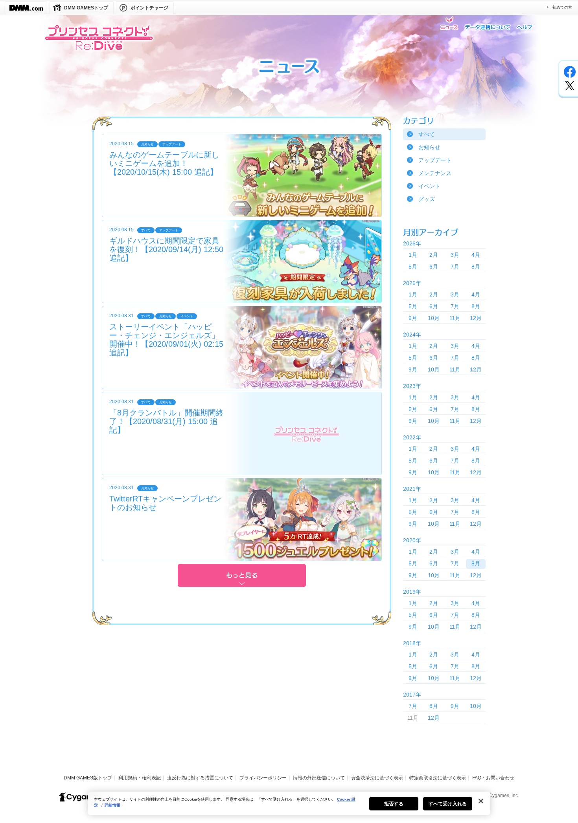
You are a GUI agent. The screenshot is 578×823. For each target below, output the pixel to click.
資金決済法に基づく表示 (377, 778)
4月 (475, 255)
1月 (413, 255)
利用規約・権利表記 (139, 778)
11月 (454, 318)
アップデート (434, 160)
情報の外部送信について (319, 778)
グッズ (426, 199)
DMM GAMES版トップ (88, 778)
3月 (455, 255)
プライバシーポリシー (263, 778)
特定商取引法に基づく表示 (437, 778)
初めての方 (562, 7)
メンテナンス (434, 173)
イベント (429, 186)
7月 (455, 266)
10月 (434, 318)
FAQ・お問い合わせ (493, 778)
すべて (426, 134)
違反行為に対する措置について (200, 778)
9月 (413, 318)
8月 (475, 266)
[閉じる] (481, 801)
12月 (476, 318)
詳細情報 (112, 805)
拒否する (393, 804)
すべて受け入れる (448, 804)
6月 (433, 266)
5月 (413, 266)
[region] (289, 803)
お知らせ (429, 147)
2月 (433, 255)
